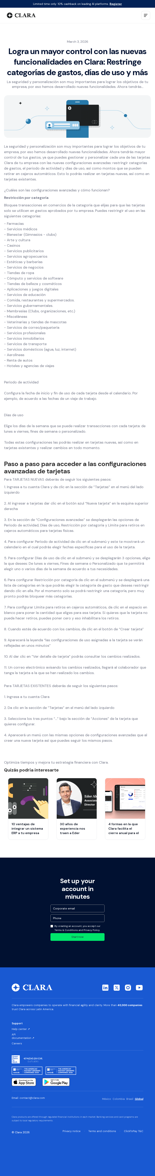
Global (139, 1099)
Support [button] (17, 1023)
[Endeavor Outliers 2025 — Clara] (33, 1059)
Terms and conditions (102, 1131)
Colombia (119, 1099)
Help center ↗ (21, 1029)
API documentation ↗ (23, 1036)
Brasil (129, 1099)
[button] (145, 15)
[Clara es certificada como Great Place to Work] (16, 1059)
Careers (17, 1043)
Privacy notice (72, 1131)
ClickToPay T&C (133, 1131)
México (106, 1099)
